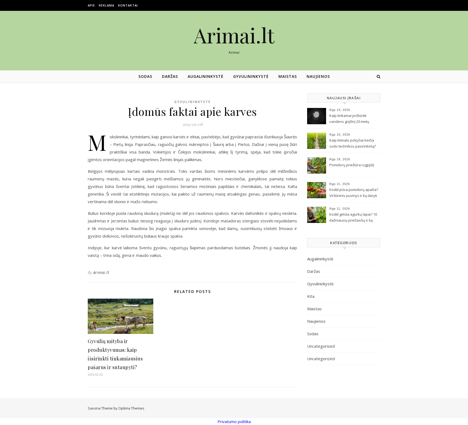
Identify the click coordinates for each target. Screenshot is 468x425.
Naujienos (318, 76)
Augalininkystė (205, 76)
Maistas (287, 76)
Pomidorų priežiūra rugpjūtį (351, 164)
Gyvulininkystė (251, 76)
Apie (91, 5)
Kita (310, 296)
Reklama (106, 5)
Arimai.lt (234, 35)
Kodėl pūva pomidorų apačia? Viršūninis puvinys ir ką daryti (353, 192)
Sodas (145, 76)
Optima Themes (131, 408)
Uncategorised (321, 346)
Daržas (170, 76)
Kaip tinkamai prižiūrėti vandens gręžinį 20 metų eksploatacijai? (349, 119)
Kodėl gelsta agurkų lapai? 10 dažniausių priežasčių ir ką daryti (353, 218)
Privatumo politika (234, 421)
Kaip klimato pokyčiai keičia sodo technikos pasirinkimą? (352, 143)
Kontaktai (128, 5)
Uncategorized (321, 358)
